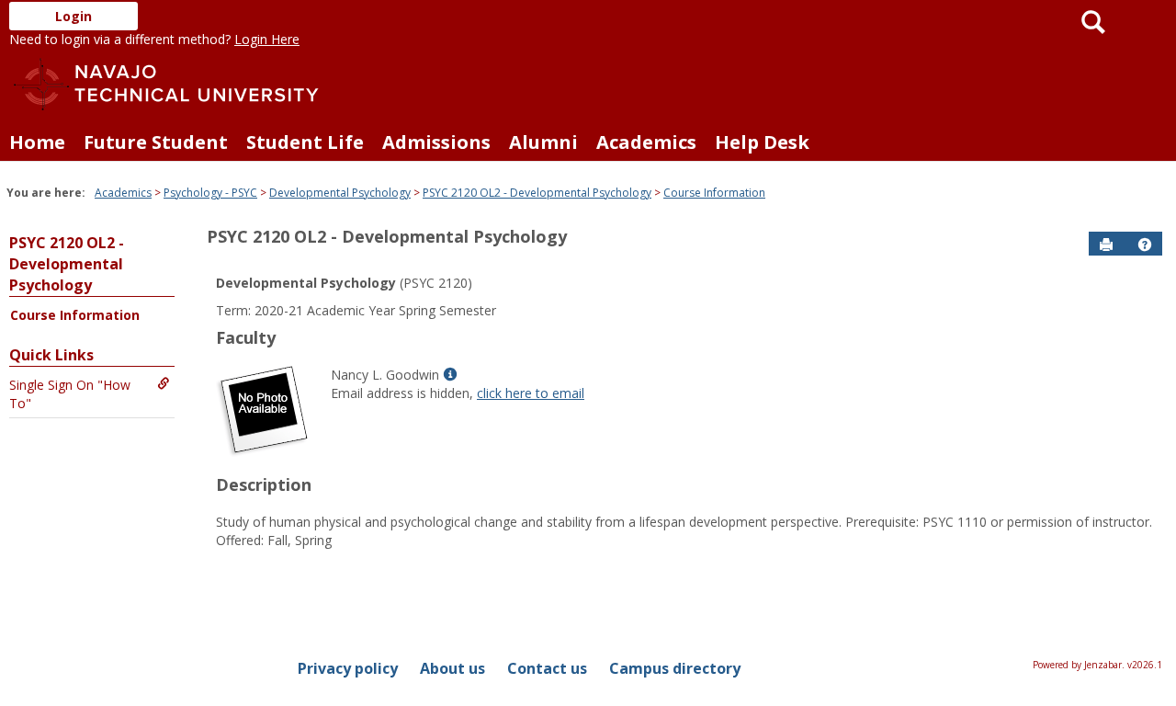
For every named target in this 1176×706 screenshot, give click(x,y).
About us (452, 668)
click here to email (530, 393)
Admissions (436, 142)
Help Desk (762, 142)
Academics (646, 142)
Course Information (714, 192)
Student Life (305, 142)
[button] (1144, 244)
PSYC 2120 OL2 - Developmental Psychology (537, 192)
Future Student (156, 142)
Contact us (547, 668)
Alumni (543, 142)
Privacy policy (348, 668)
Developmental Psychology (340, 192)
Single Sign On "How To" (69, 394)
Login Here (267, 39)
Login (73, 16)
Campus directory (675, 668)
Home (37, 142)
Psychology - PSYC (210, 192)
